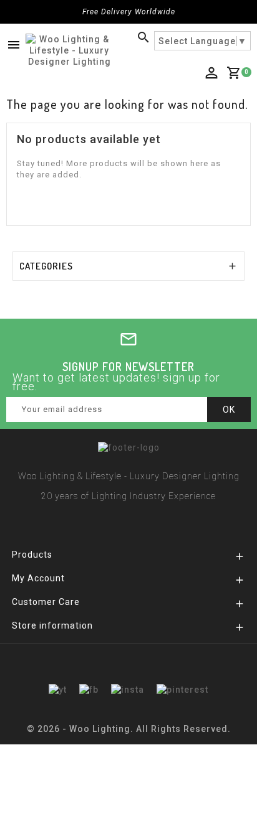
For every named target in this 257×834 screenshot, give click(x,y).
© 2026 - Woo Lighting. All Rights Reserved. (129, 729)
